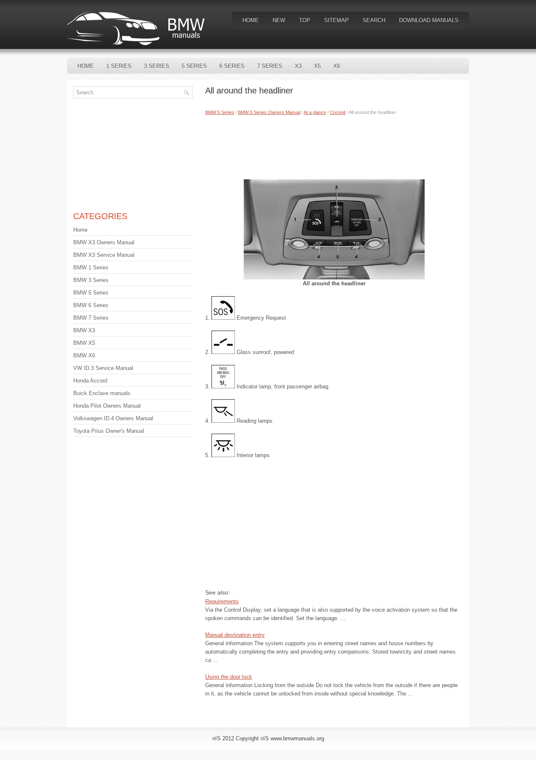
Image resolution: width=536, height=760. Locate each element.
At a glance (315, 112)
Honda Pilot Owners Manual (107, 406)
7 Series (269, 66)
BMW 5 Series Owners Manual (269, 112)
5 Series (194, 66)
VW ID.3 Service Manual (103, 368)
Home (250, 20)
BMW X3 (84, 330)
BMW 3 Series (90, 280)
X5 (317, 66)
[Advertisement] (334, 145)
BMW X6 (84, 355)
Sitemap (336, 20)
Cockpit (337, 112)
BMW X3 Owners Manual (103, 242)
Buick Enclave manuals (102, 393)
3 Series (156, 66)
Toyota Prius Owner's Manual (108, 431)
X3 (298, 66)
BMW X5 (84, 343)
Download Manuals (429, 20)
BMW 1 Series (90, 267)
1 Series (118, 66)
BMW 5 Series (219, 112)
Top (304, 20)
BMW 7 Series (90, 318)
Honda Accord (90, 380)
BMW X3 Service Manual (103, 255)
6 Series (232, 66)
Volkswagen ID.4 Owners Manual (113, 418)
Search (374, 20)
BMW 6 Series (90, 305)
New (279, 20)
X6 (336, 66)
